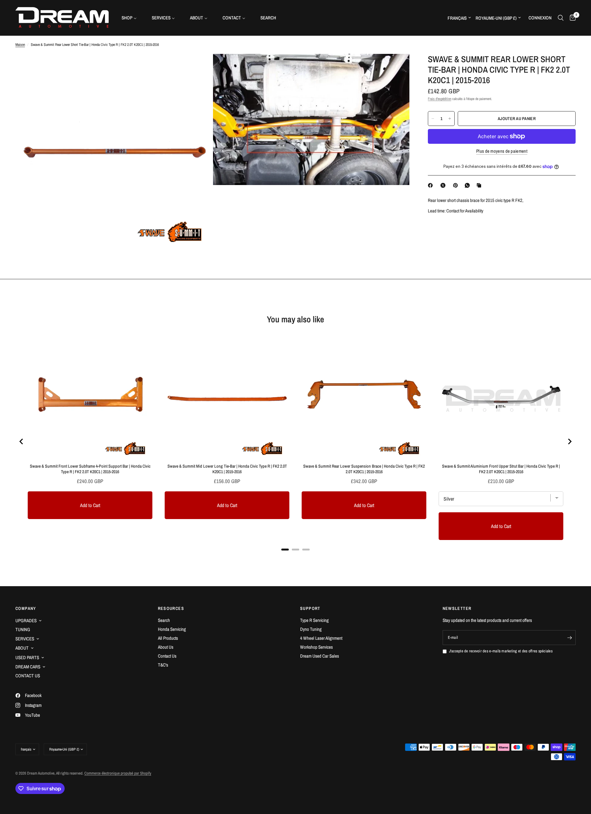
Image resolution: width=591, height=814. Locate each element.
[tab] (285, 549)
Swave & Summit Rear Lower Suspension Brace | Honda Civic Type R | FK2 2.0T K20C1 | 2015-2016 (364, 468)
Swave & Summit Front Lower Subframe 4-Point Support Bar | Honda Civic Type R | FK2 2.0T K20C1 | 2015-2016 (90, 468)
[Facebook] (431, 185)
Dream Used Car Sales (319, 656)
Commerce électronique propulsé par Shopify (117, 773)
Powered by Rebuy (295, 557)
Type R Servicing (314, 620)
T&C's (163, 665)
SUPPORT (310, 608)
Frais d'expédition (439, 98)
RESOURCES (171, 608)
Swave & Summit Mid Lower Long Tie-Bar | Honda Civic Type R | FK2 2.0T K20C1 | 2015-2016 (227, 468)
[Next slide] (569, 441)
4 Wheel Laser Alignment (321, 638)
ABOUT (22, 648)
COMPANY (25, 608)
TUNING (22, 629)
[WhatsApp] (468, 185)
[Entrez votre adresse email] (569, 637)
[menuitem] (131, 18)
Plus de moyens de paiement (501, 151)
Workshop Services (316, 647)
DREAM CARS (27, 666)
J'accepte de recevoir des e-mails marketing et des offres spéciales (501, 651)
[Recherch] (561, 17)
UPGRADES (26, 620)
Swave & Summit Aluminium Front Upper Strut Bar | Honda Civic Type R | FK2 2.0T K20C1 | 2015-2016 (501, 468)
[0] (571, 17)
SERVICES (24, 638)
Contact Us (167, 656)
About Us (165, 647)
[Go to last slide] (21, 441)
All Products (168, 638)
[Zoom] (199, 67)
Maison (20, 44)
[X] (444, 185)
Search (164, 620)
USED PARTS (27, 657)
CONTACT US (27, 675)
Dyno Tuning (311, 629)
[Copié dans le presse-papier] (480, 185)
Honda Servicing (172, 629)
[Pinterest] (456, 185)
